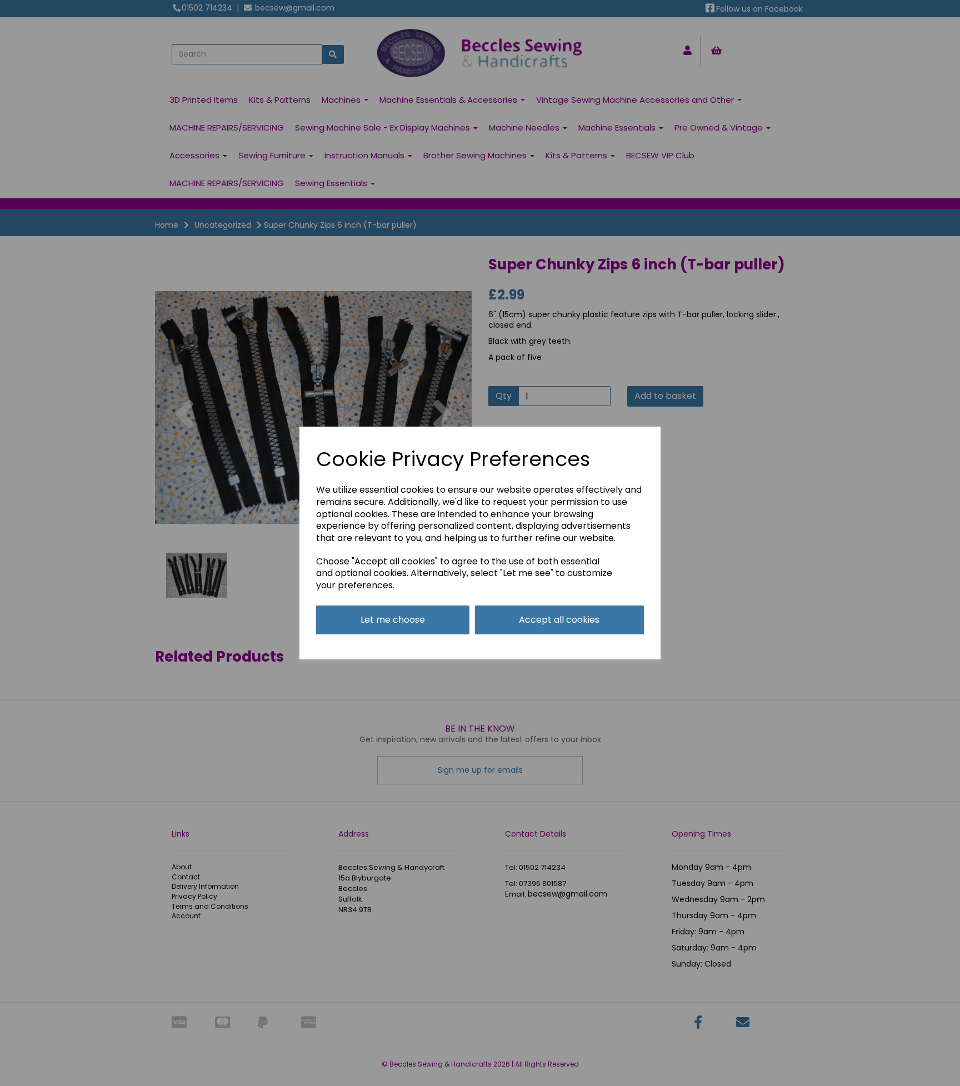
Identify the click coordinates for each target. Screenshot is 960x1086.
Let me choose (393, 619)
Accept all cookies (559, 619)
